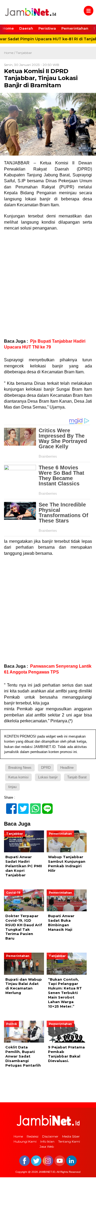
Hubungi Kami (25, 1141)
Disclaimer (50, 1136)
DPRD (46, 768)
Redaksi (32, 1136)
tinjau (12, 787)
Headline (67, 768)
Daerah (26, 28)
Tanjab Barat (77, 777)
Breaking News (19, 768)
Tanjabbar (24, 53)
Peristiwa (47, 28)
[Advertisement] (48, 285)
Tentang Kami (69, 1141)
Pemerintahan (74, 28)
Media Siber (71, 1136)
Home (8, 28)
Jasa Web (46, 1146)
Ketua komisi (18, 777)
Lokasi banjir (48, 777)
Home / (10, 53)
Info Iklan (47, 1141)
